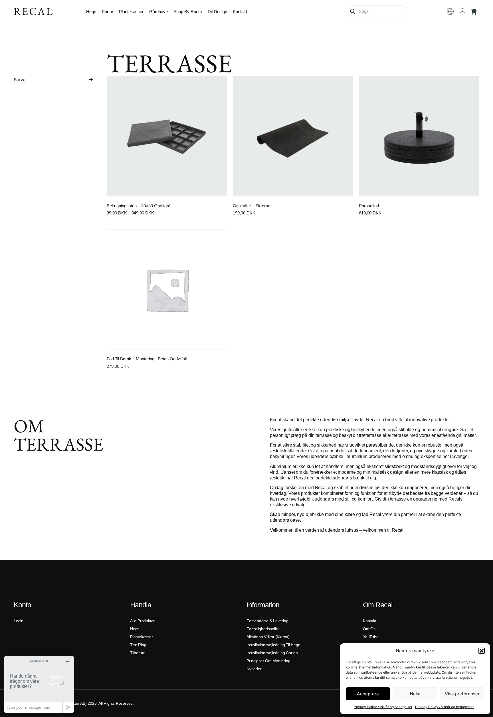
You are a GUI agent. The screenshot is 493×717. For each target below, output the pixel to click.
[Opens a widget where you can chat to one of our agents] (39, 684)
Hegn (91, 11)
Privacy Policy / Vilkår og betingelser (383, 707)
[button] (481, 651)
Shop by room (187, 11)
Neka (415, 693)
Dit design (217, 11)
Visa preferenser (462, 693)
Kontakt (240, 11)
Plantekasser (131, 11)
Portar (107, 11)
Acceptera (368, 693)
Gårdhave (158, 11)
